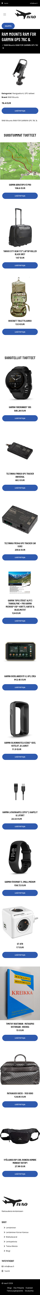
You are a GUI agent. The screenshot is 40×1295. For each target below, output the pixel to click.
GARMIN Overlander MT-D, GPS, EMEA (20, 676)
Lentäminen (11, 1227)
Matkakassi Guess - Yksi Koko (20, 1093)
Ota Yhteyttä (18, 1288)
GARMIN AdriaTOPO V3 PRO (20, 184)
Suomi (6, 3)
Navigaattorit (18, 93)
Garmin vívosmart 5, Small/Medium (20, 881)
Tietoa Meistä (11, 1246)
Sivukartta (29, 1291)
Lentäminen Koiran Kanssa (17, 1232)
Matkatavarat (11, 1237)
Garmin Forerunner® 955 (20, 407)
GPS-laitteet (29, 93)
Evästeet (29, 1288)
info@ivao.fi (33, 3)
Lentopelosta (11, 1241)
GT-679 (20, 943)
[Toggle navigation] (5, 14)
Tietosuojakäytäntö (15, 1291)
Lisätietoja (20, 111)
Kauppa (8, 26)
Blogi (8, 1251)
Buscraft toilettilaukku (20, 320)
